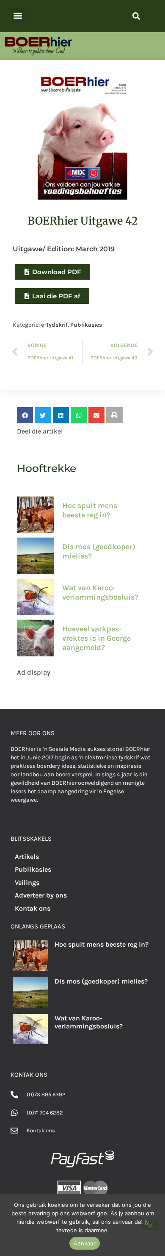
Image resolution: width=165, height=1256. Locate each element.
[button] (18, 15)
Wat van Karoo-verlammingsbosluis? (100, 592)
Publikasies (86, 324)
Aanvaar (85, 1243)
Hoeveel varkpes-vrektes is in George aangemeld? (96, 638)
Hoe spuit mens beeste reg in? (89, 510)
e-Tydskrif (54, 324)
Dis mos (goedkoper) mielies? (98, 551)
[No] (150, 1225)
